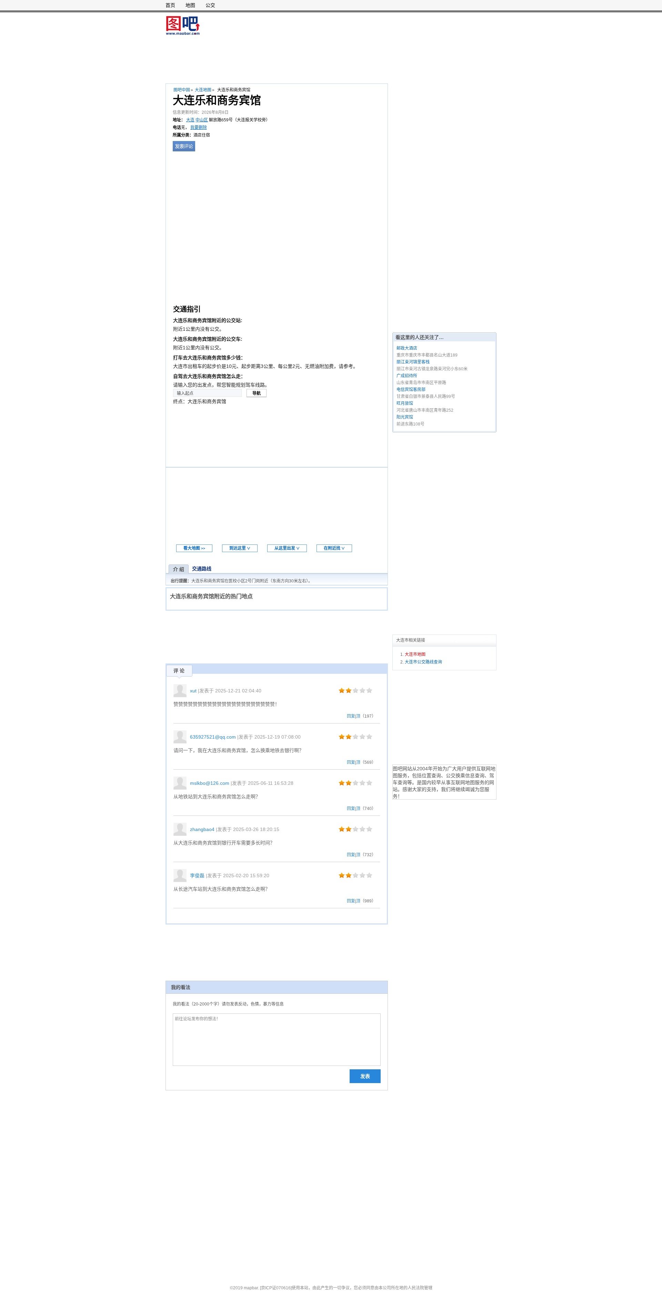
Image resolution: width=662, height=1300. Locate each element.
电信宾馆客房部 (411, 389)
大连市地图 (415, 654)
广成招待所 (407, 375)
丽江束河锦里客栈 (413, 362)
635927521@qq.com (213, 737)
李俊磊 (197, 875)
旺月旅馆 (405, 403)
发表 (365, 1076)
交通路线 (201, 568)
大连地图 (203, 90)
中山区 (201, 120)
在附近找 (334, 548)
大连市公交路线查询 (423, 662)
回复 (351, 716)
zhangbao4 (202, 829)
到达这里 (239, 548)
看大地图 (194, 548)
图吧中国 (181, 90)
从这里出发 (287, 548)
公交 (210, 5)
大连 (190, 120)
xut (193, 690)
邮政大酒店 (407, 348)
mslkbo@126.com (209, 783)
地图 (190, 5)
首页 (170, 5)
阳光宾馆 (405, 417)
